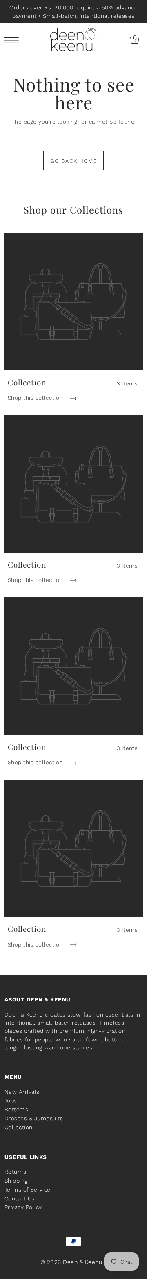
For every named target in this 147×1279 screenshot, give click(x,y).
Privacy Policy (23, 1207)
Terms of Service (27, 1189)
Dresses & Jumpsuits (33, 1118)
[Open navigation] (13, 39)
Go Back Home (73, 160)
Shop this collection (36, 397)
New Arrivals (22, 1092)
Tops (10, 1100)
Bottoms (16, 1109)
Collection (18, 1127)
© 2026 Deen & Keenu (71, 1262)
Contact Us (19, 1198)
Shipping (16, 1180)
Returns (15, 1171)
